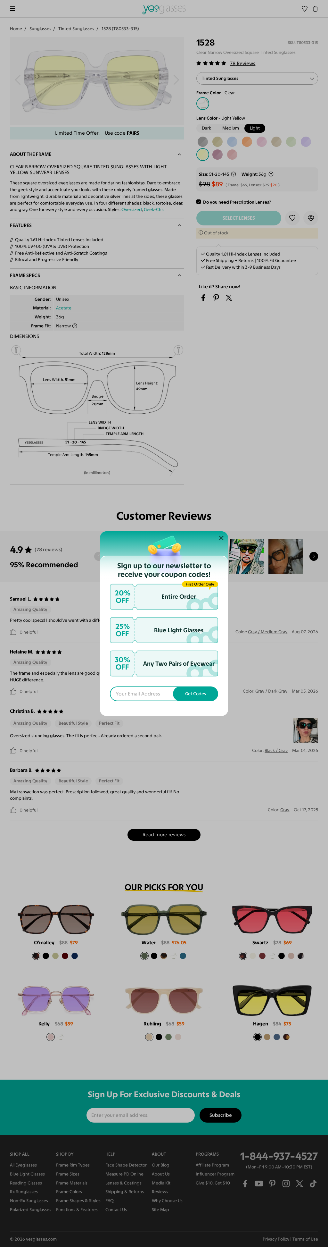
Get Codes (195, 693)
